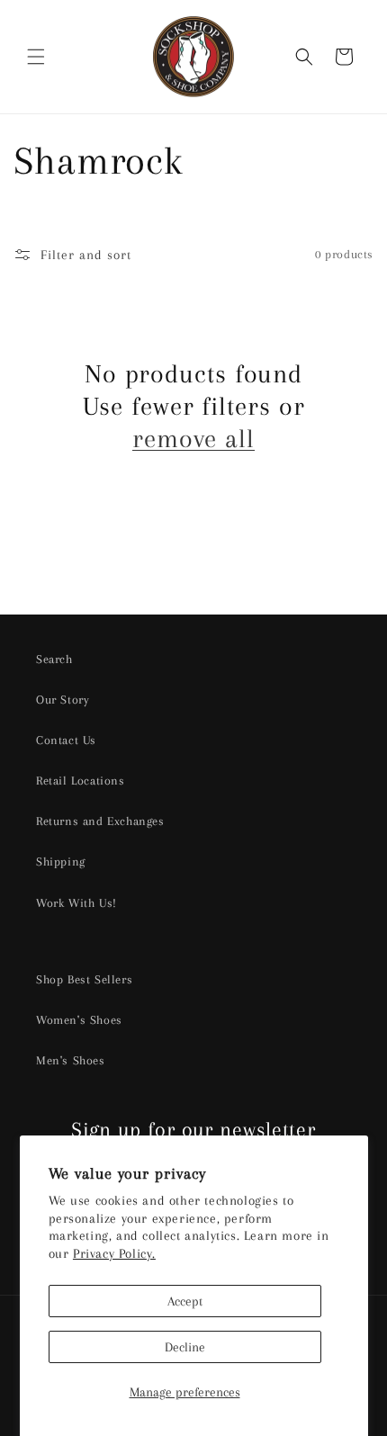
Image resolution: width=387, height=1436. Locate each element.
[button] (36, 56)
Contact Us (66, 740)
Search (54, 659)
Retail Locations (80, 780)
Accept (184, 1301)
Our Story (62, 699)
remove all (193, 438)
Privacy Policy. (114, 1253)
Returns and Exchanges (100, 821)
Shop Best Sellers (84, 979)
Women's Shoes (79, 1020)
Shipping (61, 861)
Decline (185, 1347)
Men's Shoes (70, 1060)
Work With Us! (76, 903)
